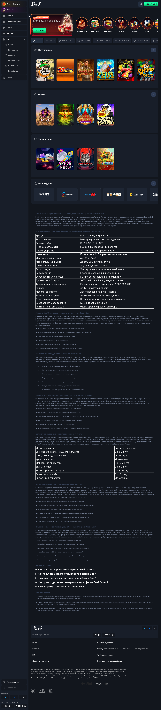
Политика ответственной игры (109, 661)
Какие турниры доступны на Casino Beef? (61, 586)
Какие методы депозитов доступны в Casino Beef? (67, 578)
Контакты (36, 649)
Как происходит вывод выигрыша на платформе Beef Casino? (73, 582)
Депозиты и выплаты (41, 661)
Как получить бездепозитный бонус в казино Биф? (67, 573)
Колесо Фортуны (13, 4)
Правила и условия (105, 643)
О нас (34, 643)
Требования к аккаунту (106, 655)
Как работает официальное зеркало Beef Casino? (66, 569)
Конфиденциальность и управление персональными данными (122, 649)
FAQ (33, 655)
